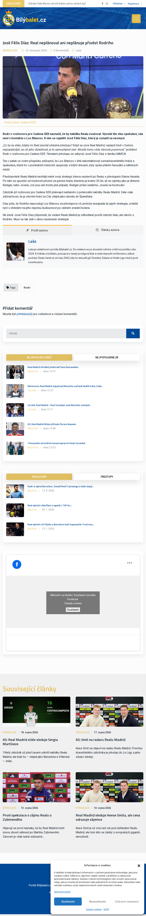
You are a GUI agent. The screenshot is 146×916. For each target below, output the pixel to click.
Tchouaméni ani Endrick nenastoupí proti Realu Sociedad (56, 443)
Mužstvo (33, 371)
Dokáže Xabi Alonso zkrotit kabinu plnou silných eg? (57, 3)
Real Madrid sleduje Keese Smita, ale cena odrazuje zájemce (108, 817)
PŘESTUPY (107, 476)
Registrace (133, 3)
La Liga (32, 390)
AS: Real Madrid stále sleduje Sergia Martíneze (30, 742)
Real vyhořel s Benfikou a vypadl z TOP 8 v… (50, 505)
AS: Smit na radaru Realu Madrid (100, 740)
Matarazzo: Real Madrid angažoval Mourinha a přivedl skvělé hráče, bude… (65, 386)
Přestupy (33, 428)
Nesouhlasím (97, 901)
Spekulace (10, 50)
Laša (78, 50)
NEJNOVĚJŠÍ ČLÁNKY (39, 357)
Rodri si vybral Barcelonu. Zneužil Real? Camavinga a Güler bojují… (61, 486)
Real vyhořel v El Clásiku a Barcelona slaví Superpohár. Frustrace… (61, 524)
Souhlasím (68, 901)
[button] (139, 865)
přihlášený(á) (25, 314)
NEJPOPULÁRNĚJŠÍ (106, 357)
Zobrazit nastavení (127, 901)
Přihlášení (118, 3)
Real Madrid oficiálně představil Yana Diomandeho (53, 367)
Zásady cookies (94, 909)
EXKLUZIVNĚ (39, 476)
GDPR (106, 909)
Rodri (27, 287)
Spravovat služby (62, 892)
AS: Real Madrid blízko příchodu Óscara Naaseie (52, 424)
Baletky (32, 490)
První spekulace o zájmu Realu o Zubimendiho (27, 817)
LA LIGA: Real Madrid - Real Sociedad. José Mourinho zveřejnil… (59, 405)
